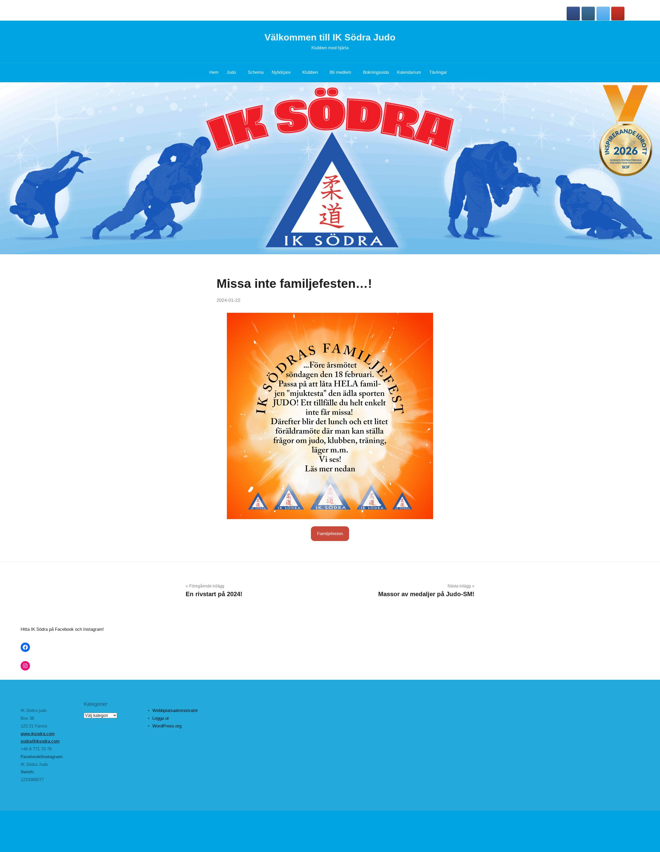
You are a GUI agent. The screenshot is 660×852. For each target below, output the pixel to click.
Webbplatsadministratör (175, 710)
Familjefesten (330, 533)
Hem (213, 72)
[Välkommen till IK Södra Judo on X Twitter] (603, 13)
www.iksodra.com (38, 733)
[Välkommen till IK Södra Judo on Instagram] (588, 13)
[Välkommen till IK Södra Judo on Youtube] (617, 13)
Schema (255, 72)
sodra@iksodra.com (40, 741)
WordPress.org (167, 726)
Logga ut (160, 718)
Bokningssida (376, 72)
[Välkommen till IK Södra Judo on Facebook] (573, 13)
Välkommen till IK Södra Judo (330, 37)
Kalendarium (409, 72)
